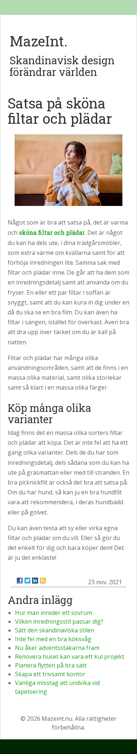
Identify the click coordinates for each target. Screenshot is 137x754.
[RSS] (43, 580)
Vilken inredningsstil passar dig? (59, 621)
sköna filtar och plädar (52, 232)
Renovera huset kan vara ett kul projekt (69, 656)
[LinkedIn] (35, 580)
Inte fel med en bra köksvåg (53, 639)
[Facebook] (20, 580)
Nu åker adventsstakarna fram (57, 648)
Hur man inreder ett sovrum (53, 613)
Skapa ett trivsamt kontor (50, 674)
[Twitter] (27, 580)
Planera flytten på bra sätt (51, 665)
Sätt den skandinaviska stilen (54, 630)
